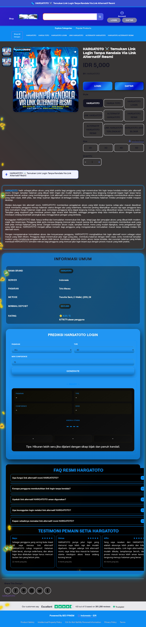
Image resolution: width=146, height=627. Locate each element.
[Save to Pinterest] (31, 590)
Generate (73, 371)
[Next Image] (73, 83)
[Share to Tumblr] (47, 590)
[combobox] (70, 16)
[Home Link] (28, 17)
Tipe (76, 344)
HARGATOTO (11, 190)
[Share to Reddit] (39, 590)
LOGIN (114, 20)
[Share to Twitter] (7, 590)
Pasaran (16, 344)
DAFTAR (129, 20)
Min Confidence (19, 356)
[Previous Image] (18, 83)
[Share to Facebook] (15, 590)
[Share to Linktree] (23, 590)
